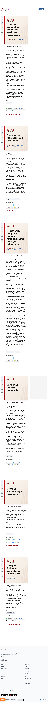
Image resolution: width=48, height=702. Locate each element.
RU (45, 699)
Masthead (27, 668)
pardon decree (9, 533)
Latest (2, 666)
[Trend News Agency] (4, 649)
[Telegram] (13, 690)
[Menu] (46, 9)
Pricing (2, 678)
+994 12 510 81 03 (4, 659)
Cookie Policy (27, 683)
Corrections (27, 673)
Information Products (5, 679)
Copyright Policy (28, 681)
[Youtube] (10, 690)
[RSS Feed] (18, 690)
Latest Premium (4, 668)
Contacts (26, 670)
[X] (8, 690)
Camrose (17, 352)
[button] (2, 17)
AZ (43, 699)
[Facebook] (5, 690)
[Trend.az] (5, 9)
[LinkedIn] (15, 690)
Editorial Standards (28, 671)
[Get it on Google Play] (13, 695)
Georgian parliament (10, 612)
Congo (12, 352)
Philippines (9, 199)
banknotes (9, 102)
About (26, 666)
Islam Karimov (9, 456)
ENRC (8, 352)
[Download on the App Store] (4, 695)
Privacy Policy (27, 679)
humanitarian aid (16, 199)
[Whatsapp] (2, 690)
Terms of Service (28, 678)
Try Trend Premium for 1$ (13, 114)
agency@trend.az (4, 660)
